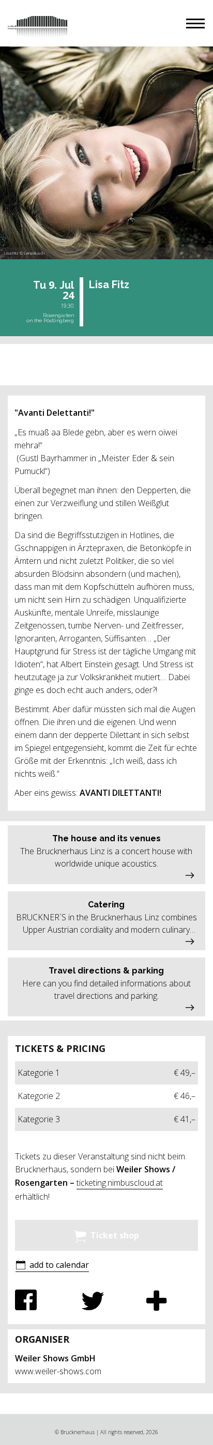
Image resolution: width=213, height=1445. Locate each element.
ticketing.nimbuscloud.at (120, 1182)
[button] (195, 23)
